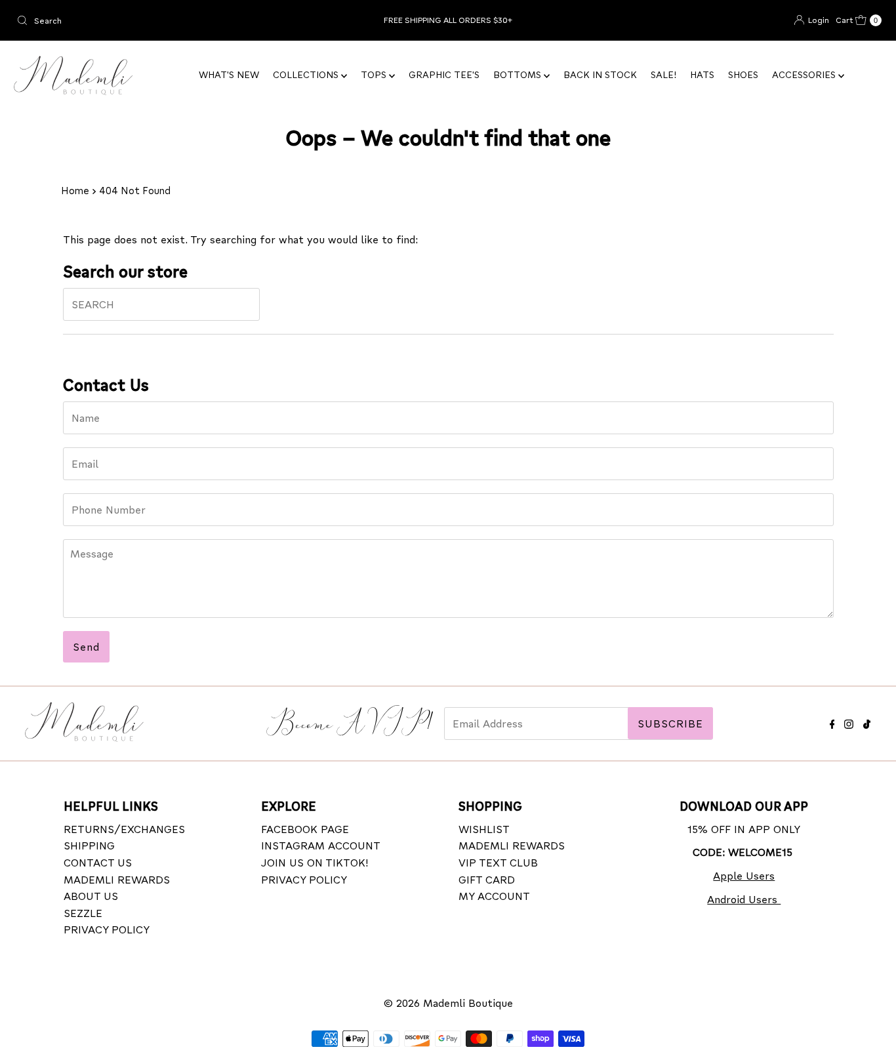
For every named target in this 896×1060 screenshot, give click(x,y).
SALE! (663, 74)
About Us (91, 896)
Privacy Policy (107, 930)
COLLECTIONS (307, 74)
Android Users (744, 899)
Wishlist (484, 829)
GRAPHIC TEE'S (444, 74)
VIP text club (498, 862)
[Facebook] (832, 722)
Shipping (89, 846)
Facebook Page (305, 829)
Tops (375, 74)
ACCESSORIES (805, 74)
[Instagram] (848, 722)
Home (75, 190)
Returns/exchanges (124, 829)
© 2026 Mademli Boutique (448, 1002)
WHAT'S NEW (229, 74)
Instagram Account (320, 846)
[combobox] (153, 20)
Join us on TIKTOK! (315, 862)
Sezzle (83, 913)
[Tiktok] (866, 722)
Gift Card (486, 879)
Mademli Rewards (117, 879)
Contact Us (98, 862)
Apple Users (744, 875)
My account (494, 896)
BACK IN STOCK (600, 74)
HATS (702, 74)
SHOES (743, 74)
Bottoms (518, 74)
